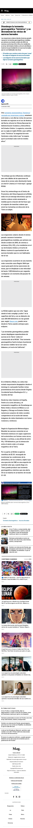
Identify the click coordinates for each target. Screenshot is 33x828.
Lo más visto (6, 526)
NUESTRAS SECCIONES (16, 802)
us (10, 810)
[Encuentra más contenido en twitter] (6, 64)
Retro (22, 814)
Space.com (14, 321)
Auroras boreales (24, 520)
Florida (2, 15)
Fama (10, 814)
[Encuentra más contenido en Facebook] (3, 64)
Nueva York (17, 15)
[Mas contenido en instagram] (19, 796)
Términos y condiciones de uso (16, 777)
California (7, 15)
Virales (10, 818)
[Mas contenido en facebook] (13, 796)
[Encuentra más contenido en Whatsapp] (10, 64)
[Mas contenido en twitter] (16, 796)
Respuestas (10, 806)
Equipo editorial (16, 752)
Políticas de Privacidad (16, 780)
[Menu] (2, 10)
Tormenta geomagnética (10, 520)
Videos (23, 806)
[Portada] (16, 751)
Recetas (22, 818)
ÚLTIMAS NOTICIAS (8, 708)
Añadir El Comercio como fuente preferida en (16, 22)
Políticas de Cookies (16, 783)
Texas (12, 15)
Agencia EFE (4, 104)
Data (22, 810)
